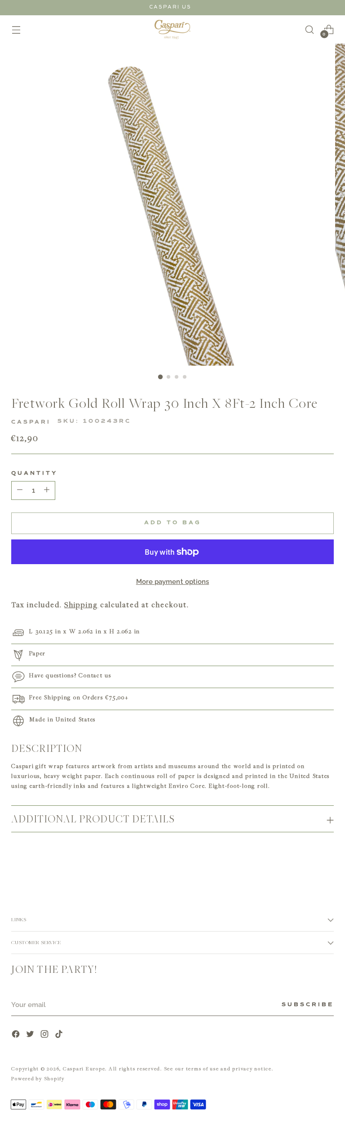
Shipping (81, 605)
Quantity (34, 473)
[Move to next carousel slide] (326, 863)
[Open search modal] (310, 29)
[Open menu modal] (16, 29)
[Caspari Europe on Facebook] (16, 1035)
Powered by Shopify (38, 1078)
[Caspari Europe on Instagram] (45, 1035)
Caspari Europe (84, 1068)
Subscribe (308, 1004)
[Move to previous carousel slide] (305, 863)
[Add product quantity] (20, 490)
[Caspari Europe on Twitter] (31, 1035)
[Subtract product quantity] (47, 490)
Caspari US (170, 7)
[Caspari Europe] (172, 29)
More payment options (172, 582)
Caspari (31, 422)
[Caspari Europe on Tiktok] (59, 1035)
